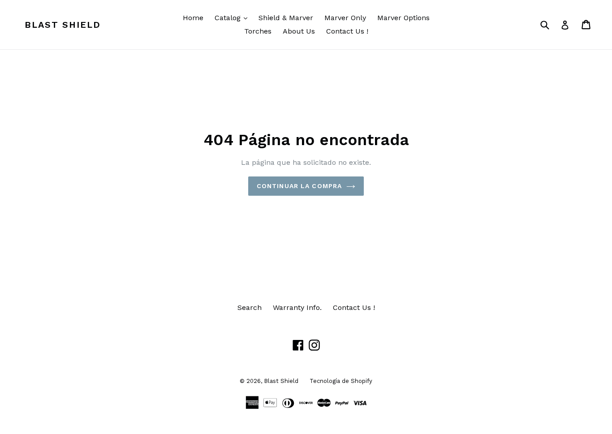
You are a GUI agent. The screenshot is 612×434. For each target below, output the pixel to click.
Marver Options (403, 17)
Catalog (233, 17)
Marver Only (345, 17)
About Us (299, 31)
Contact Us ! (347, 31)
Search (249, 307)
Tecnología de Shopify (341, 381)
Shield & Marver (286, 17)
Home (193, 17)
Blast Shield (63, 24)
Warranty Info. (297, 307)
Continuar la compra (299, 185)
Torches (258, 31)
